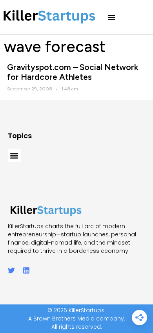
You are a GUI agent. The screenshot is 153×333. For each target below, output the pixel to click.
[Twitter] (11, 270)
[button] (111, 17)
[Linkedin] (26, 270)
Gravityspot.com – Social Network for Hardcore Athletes (72, 72)
